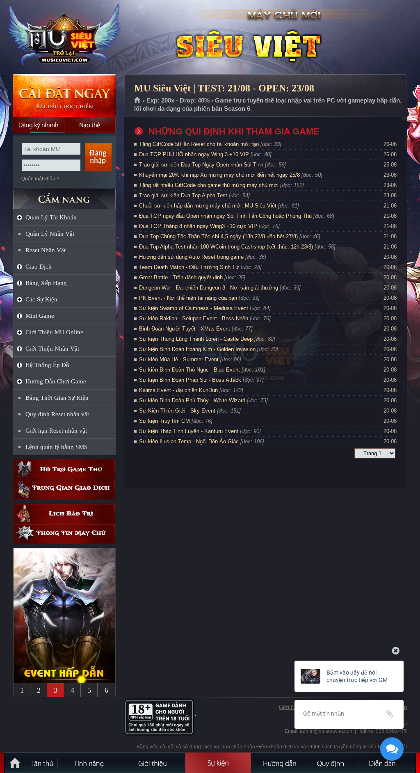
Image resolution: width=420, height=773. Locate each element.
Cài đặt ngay (64, 95)
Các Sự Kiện (41, 299)
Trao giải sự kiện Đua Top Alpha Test (183, 195)
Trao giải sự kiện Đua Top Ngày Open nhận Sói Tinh (201, 165)
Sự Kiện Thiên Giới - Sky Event (177, 411)
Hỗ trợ (64, 469)
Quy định (331, 762)
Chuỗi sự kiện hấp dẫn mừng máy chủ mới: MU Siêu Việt (207, 206)
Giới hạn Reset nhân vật (56, 430)
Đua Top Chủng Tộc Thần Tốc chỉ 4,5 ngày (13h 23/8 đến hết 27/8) (218, 236)
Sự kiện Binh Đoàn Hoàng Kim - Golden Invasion (197, 349)
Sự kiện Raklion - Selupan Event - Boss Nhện (193, 318)
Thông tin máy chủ (64, 534)
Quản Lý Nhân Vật (49, 233)
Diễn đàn (384, 762)
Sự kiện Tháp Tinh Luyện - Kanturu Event (188, 431)
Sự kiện (218, 762)
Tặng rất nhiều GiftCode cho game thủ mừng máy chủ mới (208, 185)
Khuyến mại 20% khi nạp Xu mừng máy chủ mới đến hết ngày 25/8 (219, 175)
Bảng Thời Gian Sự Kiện (57, 397)
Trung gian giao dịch (64, 489)
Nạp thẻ (90, 125)
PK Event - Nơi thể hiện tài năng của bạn (188, 298)
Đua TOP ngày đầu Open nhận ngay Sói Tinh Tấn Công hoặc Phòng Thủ (225, 216)
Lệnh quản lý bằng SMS (56, 447)
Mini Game (39, 315)
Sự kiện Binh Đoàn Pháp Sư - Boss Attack (190, 380)
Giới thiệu (290, 707)
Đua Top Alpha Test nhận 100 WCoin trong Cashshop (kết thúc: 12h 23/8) (226, 247)
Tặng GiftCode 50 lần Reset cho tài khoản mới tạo (199, 144)
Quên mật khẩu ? (40, 179)
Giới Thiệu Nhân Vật (52, 348)
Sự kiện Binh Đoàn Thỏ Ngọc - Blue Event (189, 370)
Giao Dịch (38, 266)
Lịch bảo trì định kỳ (64, 514)
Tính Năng (89, 762)
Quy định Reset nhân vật (57, 414)
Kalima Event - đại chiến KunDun (179, 390)
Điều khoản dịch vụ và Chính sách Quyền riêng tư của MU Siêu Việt (331, 747)
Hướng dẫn (279, 762)
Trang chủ (137, 100)
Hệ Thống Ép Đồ (47, 365)
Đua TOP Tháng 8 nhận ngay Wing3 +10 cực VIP (198, 226)
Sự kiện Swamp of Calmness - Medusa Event (193, 308)
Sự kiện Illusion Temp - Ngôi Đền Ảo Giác (189, 441)
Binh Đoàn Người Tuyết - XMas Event (184, 329)
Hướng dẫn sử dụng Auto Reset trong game (191, 257)
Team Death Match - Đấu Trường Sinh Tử (189, 267)
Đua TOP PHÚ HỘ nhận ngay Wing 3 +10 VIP (194, 154)
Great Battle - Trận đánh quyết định (181, 277)
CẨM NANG (64, 195)
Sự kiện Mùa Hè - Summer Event (179, 359)
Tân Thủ (41, 762)
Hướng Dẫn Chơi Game (55, 381)
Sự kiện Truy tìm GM (164, 421)
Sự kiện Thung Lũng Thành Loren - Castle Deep (196, 339)
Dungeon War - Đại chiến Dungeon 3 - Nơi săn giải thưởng (208, 288)
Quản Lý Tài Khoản (51, 217)
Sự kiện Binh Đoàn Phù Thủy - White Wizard (192, 400)
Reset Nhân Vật (45, 250)
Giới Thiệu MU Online (54, 332)
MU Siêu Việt (64, 37)
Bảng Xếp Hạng (46, 283)
